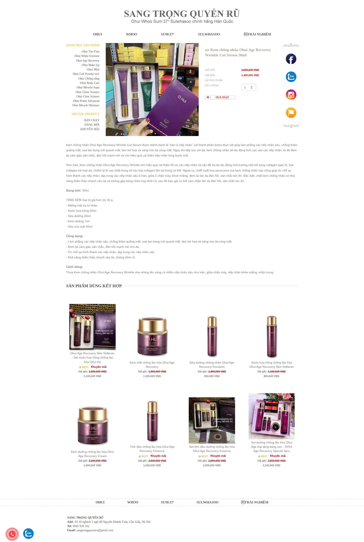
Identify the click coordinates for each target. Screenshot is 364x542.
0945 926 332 (81, 526)
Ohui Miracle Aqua (88, 87)
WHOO (131, 34)
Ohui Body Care (89, 83)
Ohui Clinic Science (87, 92)
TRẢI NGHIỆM (257, 34)
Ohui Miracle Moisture (85, 105)
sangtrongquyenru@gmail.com (95, 530)
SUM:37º (167, 34)
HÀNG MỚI (91, 124)
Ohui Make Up (90, 65)
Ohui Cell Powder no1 (86, 74)
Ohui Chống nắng (88, 78)
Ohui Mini (93, 69)
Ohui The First (90, 51)
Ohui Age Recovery (87, 60)
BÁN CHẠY (91, 120)
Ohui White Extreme (87, 56)
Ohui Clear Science (87, 96)
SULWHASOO (209, 34)
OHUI (97, 34)
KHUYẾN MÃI (89, 129)
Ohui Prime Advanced (86, 100)
